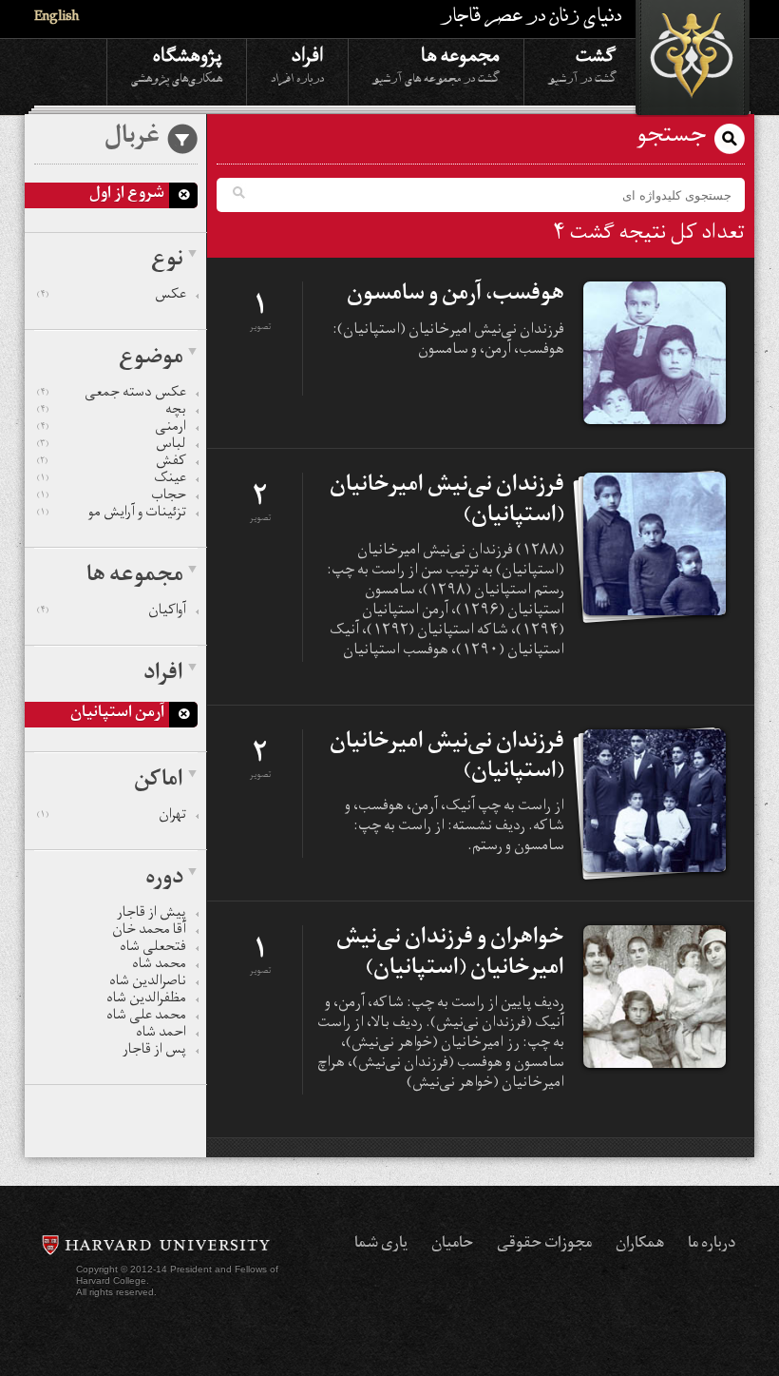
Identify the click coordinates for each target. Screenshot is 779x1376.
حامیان (452, 1245)
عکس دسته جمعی (111, 394)
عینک (111, 480)
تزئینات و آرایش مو (111, 514)
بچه (111, 411)
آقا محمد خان (149, 931)
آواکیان (111, 612)
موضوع (151, 359)
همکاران (640, 1245)
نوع (167, 261)
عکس (111, 296)
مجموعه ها (436, 63)
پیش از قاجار (151, 914)
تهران (111, 816)
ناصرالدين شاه (147, 983)
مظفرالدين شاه (146, 1000)
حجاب (111, 497)
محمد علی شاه (146, 1017)
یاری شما (381, 1245)
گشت (582, 63)
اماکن (158, 781)
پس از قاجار (154, 1051)
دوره (164, 879)
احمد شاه (161, 1034)
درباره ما (711, 1245)
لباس (111, 446)
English (56, 18)
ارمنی (111, 428)
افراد (297, 63)
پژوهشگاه (176, 63)
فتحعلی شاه (153, 949)
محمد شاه (159, 966)
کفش (111, 463)
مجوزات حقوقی (544, 1245)
